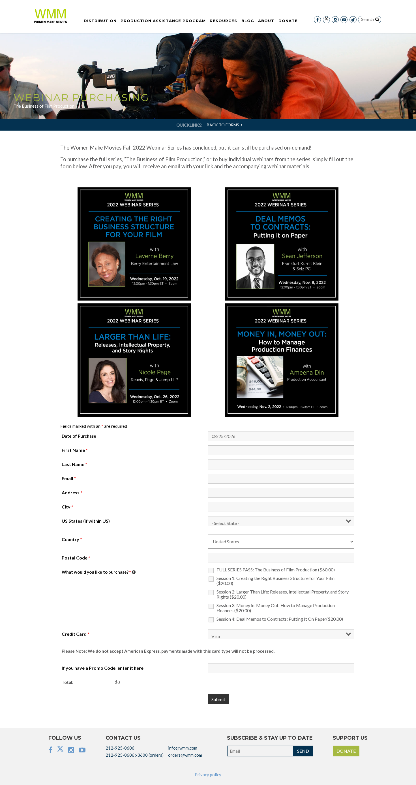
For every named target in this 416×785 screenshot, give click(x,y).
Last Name (74, 464)
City (67, 506)
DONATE (346, 751)
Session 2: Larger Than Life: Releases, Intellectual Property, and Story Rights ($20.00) (282, 594)
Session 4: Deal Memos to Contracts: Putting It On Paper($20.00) (279, 619)
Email (69, 478)
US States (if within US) (86, 521)
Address (72, 492)
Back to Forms (224, 124)
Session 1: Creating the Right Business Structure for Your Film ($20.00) (275, 581)
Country (72, 539)
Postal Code (76, 557)
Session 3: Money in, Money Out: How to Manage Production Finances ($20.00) (275, 608)
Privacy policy (208, 774)
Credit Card (75, 634)
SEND (303, 751)
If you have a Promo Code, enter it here (102, 668)
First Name (75, 450)
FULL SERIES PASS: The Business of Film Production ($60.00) (275, 569)
